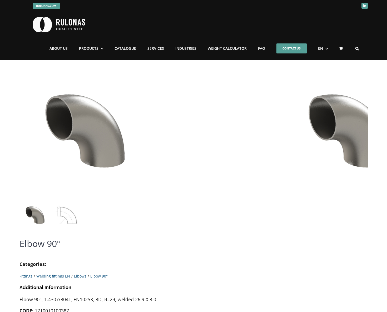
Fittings (25, 276)
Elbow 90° (99, 276)
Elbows (80, 276)
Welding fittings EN (53, 276)
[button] (357, 48)
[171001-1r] (85, 133)
